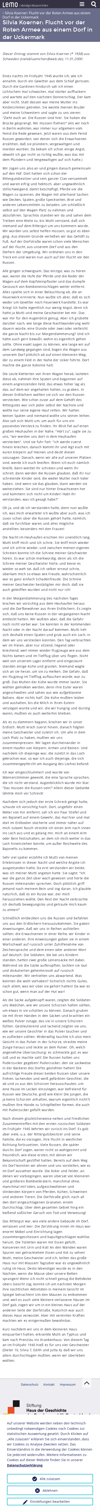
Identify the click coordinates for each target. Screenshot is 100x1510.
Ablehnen (50, 1490)
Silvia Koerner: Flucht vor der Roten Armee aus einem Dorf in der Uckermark (46, 15)
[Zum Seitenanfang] (86, 1383)
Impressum (68, 1384)
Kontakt (49, 1384)
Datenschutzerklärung (25, 1465)
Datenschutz (29, 1384)
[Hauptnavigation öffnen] (81, 4)
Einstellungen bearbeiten (50, 1501)
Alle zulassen (50, 1479)
